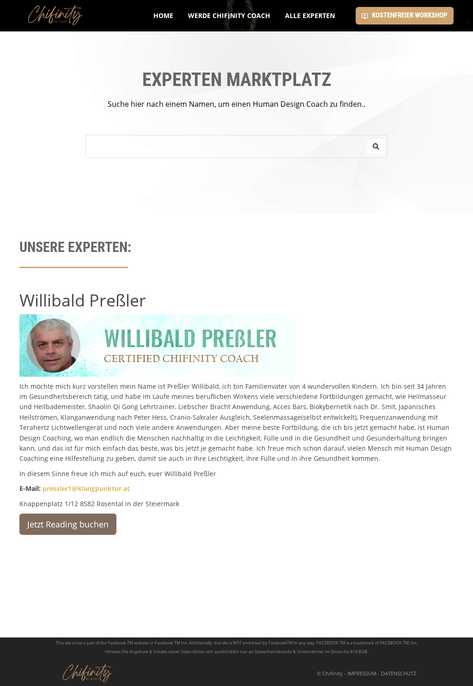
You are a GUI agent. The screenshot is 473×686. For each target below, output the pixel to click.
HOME (163, 15)
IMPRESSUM (361, 673)
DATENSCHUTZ (398, 673)
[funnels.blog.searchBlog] (376, 146)
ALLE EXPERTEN (310, 15)
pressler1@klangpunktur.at (86, 488)
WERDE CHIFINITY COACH (229, 15)
